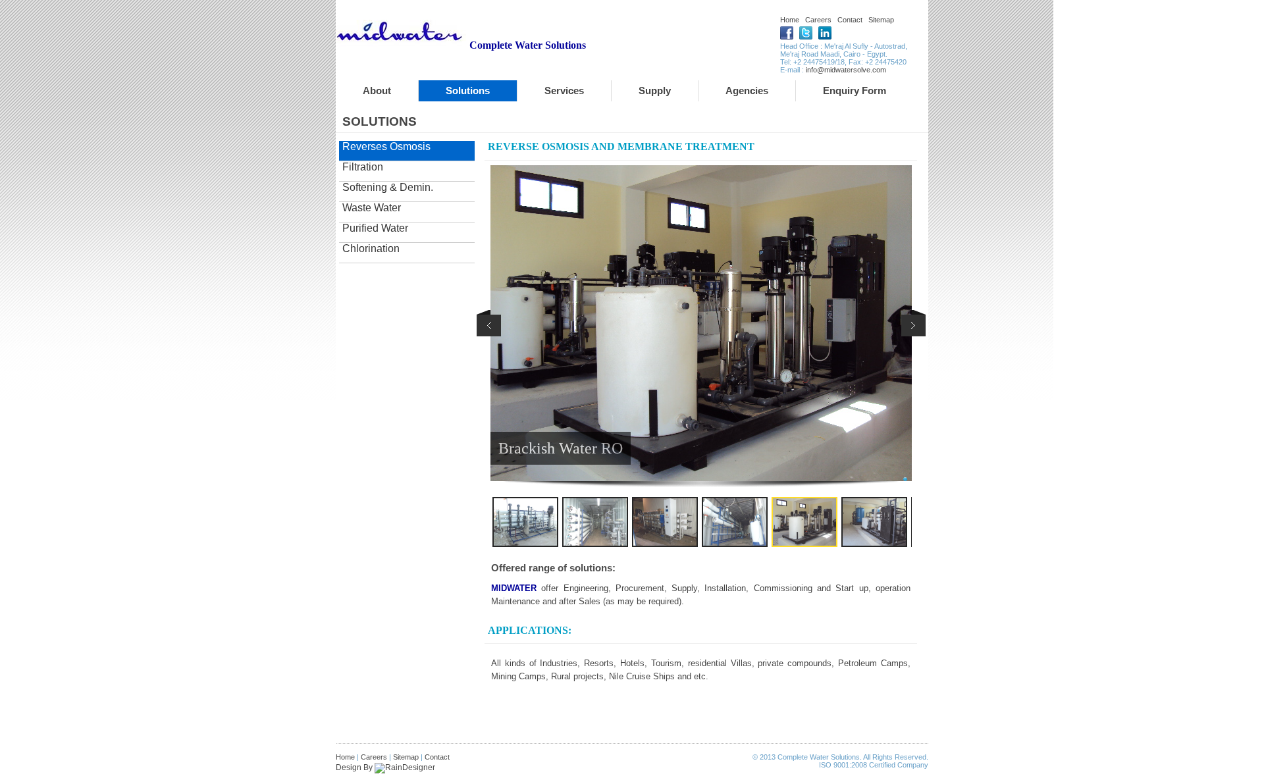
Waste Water (371, 207)
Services (564, 90)
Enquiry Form (854, 90)
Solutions (468, 90)
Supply (655, 90)
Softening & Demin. (387, 187)
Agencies (746, 90)
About (377, 90)
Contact (849, 20)
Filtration (362, 166)
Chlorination (371, 248)
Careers (818, 20)
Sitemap (881, 20)
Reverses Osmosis (386, 146)
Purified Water (375, 228)
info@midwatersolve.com (846, 70)
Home (789, 20)
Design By (355, 767)
